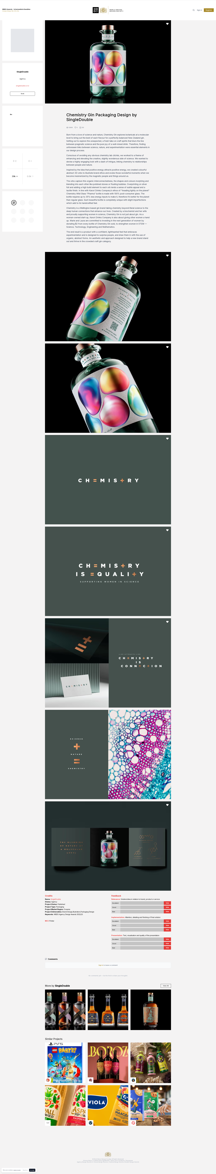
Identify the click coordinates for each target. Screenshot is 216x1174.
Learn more (16, 1170)
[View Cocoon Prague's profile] (48, 1123)
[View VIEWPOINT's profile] (90, 1123)
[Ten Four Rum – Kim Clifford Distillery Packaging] (150, 1010)
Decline (25, 1170)
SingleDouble (56, 899)
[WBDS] (13, 202)
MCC (47, 921)
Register (209, 10)
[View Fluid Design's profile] (48, 1080)
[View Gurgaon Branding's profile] (133, 1123)
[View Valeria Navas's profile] (90, 1080)
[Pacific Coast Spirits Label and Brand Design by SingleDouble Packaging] (65, 1010)
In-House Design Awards (100, 1162)
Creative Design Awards (116, 1162)
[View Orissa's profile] (133, 1080)
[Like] (167, 23)
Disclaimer (129, 1160)
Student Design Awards (131, 1162)
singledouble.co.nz (22, 86)
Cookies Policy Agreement (101, 1160)
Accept (32, 1170)
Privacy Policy (87, 1160)
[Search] (193, 10)
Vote (167, 903)
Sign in (199, 10)
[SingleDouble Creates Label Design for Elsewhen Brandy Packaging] (108, 1010)
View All (166, 986)
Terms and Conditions (118, 1160)
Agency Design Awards (84, 1162)
